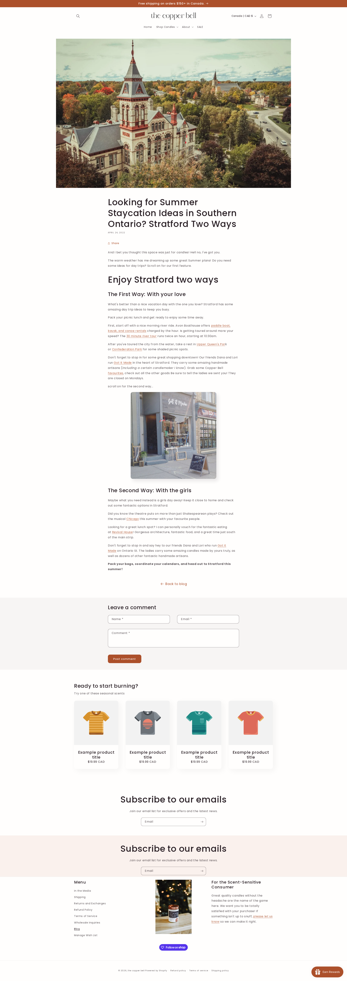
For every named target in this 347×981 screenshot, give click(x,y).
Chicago (132, 519)
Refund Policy (83, 910)
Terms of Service (85, 916)
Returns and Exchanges (90, 903)
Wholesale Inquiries (87, 922)
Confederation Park (127, 349)
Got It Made (123, 363)
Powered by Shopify (156, 970)
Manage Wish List (86, 935)
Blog (77, 929)
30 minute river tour (142, 336)
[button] (78, 16)
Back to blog (176, 584)
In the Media (82, 891)
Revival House (122, 532)
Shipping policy (220, 970)
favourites (115, 373)
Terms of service (198, 970)
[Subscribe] (202, 822)
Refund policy (178, 970)
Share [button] (115, 243)
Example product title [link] (96, 755)
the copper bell (136, 970)
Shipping (80, 897)
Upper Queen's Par (211, 344)
